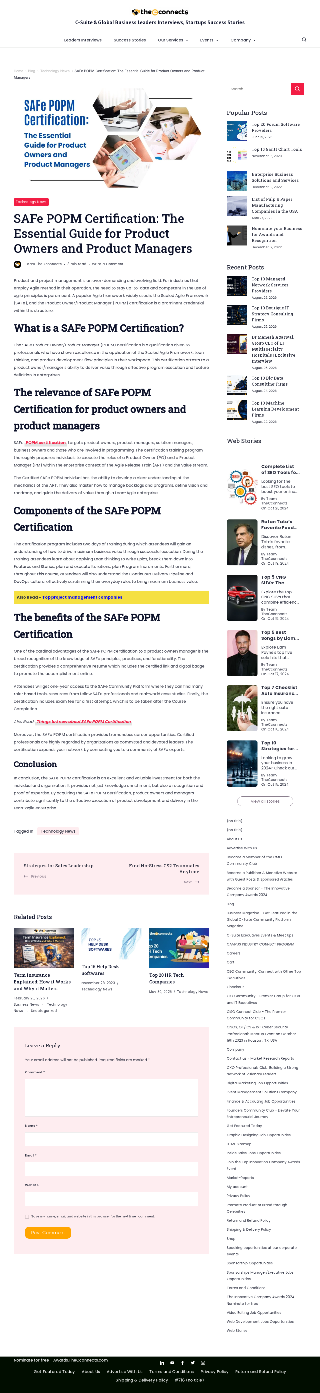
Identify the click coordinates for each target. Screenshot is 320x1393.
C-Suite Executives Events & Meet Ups (260, 935)
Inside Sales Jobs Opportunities (254, 1153)
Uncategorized (44, 1010)
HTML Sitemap (239, 1144)
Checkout (235, 986)
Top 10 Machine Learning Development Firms (275, 409)
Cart (230, 962)
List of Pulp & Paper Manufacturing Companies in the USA (275, 205)
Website (31, 1185)
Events (207, 40)
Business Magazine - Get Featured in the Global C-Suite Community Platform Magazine (262, 920)
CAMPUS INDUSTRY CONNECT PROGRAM (260, 944)
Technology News (31, 202)
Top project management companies (82, 597)
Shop (231, 1238)
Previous (38, 876)
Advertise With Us (242, 848)
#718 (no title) (189, 1380)
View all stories (265, 801)
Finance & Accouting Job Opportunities (261, 1101)
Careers (233, 953)
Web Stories (237, 1330)
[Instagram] (203, 1363)
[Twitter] (193, 1363)
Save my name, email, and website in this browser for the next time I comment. (93, 1216)
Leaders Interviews (83, 40)
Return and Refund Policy (248, 1220)
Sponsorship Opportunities (250, 1263)
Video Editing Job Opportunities (254, 1312)
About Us (234, 839)
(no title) (234, 820)
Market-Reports (240, 1177)
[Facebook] (182, 1363)
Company (240, 40)
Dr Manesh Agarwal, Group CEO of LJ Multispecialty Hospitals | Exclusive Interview (273, 349)
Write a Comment (108, 264)
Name (31, 1126)
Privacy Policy (238, 1195)
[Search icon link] (304, 40)
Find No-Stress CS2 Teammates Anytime (164, 869)
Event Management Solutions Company (262, 1092)
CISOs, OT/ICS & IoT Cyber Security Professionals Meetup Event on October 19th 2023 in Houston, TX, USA (261, 1034)
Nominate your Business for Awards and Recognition (277, 234)
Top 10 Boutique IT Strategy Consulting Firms (272, 313)
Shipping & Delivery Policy (249, 1229)
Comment (35, 1072)
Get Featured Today (244, 1125)
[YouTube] (172, 1363)
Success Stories (130, 40)
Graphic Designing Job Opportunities (259, 1135)
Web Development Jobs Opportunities (260, 1321)
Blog (230, 904)
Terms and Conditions (246, 1287)
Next (188, 882)
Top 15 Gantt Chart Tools (277, 149)
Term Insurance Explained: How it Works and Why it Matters (42, 981)
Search (297, 89)
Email (30, 1155)
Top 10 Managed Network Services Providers (270, 284)
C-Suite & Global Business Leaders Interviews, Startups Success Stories (160, 22)
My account (237, 1186)
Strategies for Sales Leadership (59, 866)
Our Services (170, 40)
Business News (27, 1004)
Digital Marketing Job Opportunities (257, 1083)
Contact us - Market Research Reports (260, 1058)
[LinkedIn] (162, 1363)
